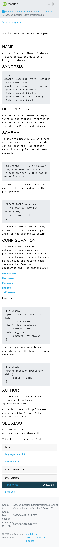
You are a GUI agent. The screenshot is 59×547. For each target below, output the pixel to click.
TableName (8, 292)
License (30, 541)
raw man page (12, 461)
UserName (8, 278)
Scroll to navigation (12, 22)
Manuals (9, 11)
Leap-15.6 (10, 492)
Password (8, 283)
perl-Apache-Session (43, 11)
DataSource (9, 273)
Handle (6, 287)
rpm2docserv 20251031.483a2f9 (35, 536)
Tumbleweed (23, 11)
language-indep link (15, 454)
